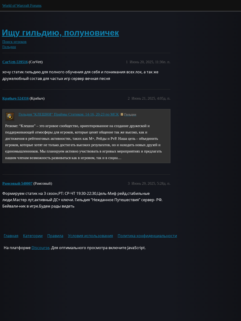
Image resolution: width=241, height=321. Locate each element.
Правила (55, 235)
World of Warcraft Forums (21, 6)
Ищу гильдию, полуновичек (60, 32)
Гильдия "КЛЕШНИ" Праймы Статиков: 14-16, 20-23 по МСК (69, 114)
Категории (33, 235)
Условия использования (90, 235)
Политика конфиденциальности (147, 235)
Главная (11, 235)
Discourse (40, 247)
